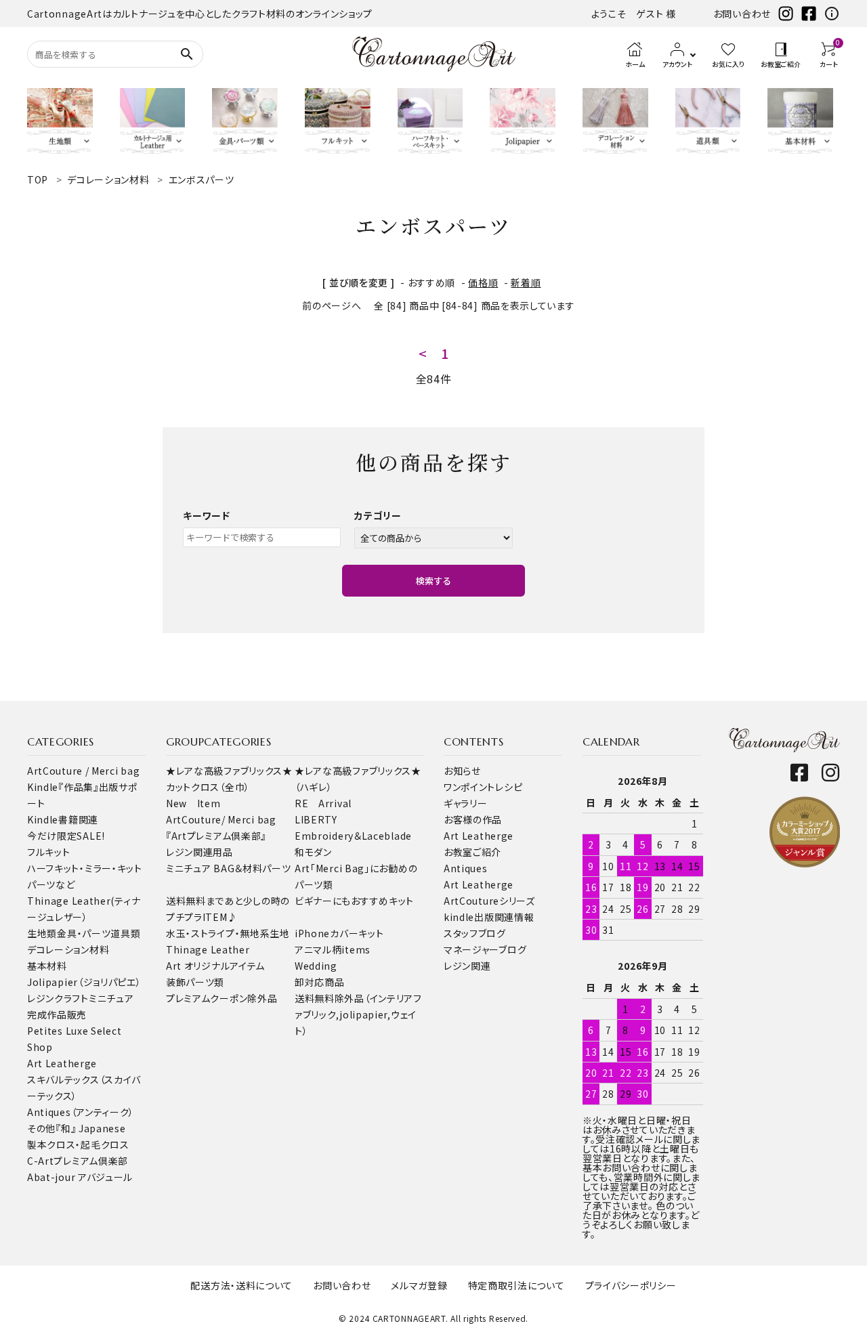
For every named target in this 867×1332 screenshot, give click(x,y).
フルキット (48, 852)
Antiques (466, 868)
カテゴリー (378, 515)
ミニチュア (111, 998)
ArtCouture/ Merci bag (221, 819)
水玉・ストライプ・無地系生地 (228, 933)
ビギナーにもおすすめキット (354, 900)
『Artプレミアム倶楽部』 (216, 835)
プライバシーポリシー (631, 1285)
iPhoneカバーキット (339, 933)
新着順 (526, 282)
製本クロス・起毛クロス (78, 1144)
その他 (41, 1128)
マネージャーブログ (485, 949)
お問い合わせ (742, 13)
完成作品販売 (57, 1014)
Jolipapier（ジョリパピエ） (84, 982)
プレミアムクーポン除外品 (221, 998)
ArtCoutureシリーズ (489, 900)
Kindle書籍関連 (62, 819)
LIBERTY (316, 819)
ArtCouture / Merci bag (83, 770)
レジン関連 (467, 965)
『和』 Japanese (90, 1128)
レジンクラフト (58, 998)
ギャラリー (466, 803)
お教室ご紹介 (472, 852)
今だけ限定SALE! (66, 835)
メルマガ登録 (419, 1285)
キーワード (206, 515)
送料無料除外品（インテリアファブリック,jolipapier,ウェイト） (358, 1014)
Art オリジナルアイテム (215, 965)
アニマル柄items (333, 949)
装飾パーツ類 (195, 982)
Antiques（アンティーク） (80, 1112)
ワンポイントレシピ (483, 787)
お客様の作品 (473, 819)
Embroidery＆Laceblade (353, 835)
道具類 (125, 933)
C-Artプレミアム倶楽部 (77, 1160)
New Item (193, 803)
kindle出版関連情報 (489, 917)
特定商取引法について (516, 1285)
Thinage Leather (208, 949)
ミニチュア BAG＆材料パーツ (228, 868)
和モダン (313, 852)
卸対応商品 (320, 982)
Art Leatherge (62, 1063)
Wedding (316, 965)
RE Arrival (323, 803)
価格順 (483, 282)
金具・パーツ (83, 933)
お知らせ (462, 770)
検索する (433, 580)
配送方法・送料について (241, 1285)
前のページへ (331, 305)
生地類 (42, 933)
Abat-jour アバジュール (80, 1177)
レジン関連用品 (199, 852)
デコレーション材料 (68, 949)
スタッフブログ (475, 933)
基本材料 (47, 965)
